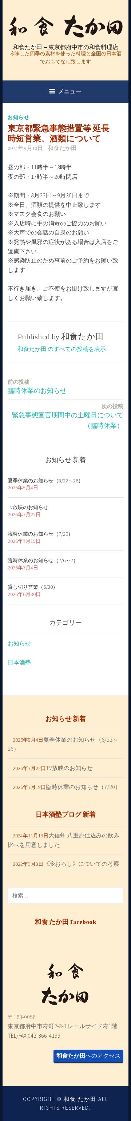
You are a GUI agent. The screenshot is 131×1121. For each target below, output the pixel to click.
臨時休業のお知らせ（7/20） (40, 533)
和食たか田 (62, 148)
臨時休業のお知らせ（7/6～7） (43, 560)
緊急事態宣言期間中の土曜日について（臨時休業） (67, 416)
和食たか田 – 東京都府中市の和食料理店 (65, 47)
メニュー (70, 91)
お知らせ (18, 117)
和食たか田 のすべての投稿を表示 (61, 348)
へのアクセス (88, 1055)
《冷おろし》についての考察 (81, 863)
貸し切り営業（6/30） (33, 587)
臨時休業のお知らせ (37, 386)
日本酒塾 (19, 662)
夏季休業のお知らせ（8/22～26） (45, 480)
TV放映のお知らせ (28, 507)
